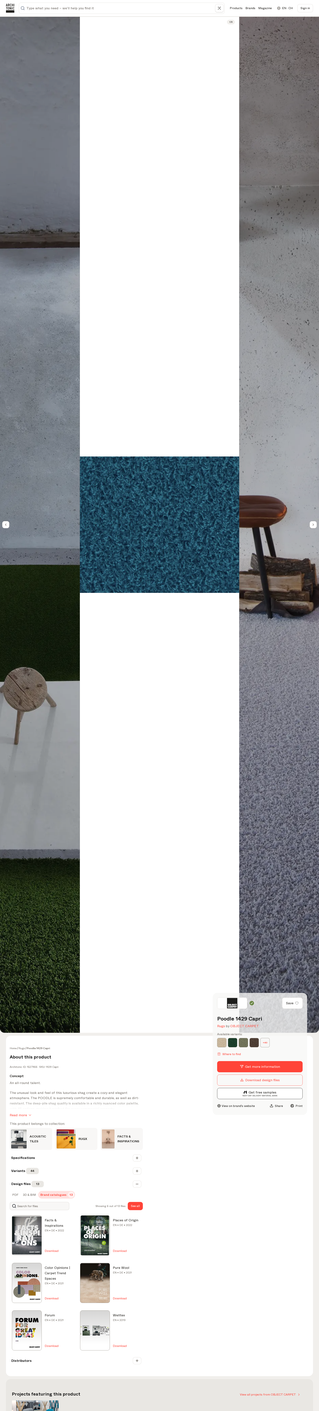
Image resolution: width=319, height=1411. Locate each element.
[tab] (15, 1195)
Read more (18, 1115)
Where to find (231, 1054)
